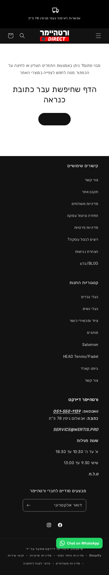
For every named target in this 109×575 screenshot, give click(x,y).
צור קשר (91, 180)
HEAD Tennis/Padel (80, 356)
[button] (98, 36)
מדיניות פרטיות (86, 227)
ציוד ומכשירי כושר (84, 320)
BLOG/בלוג (89, 263)
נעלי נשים (90, 309)
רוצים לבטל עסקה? (82, 239)
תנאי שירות (16, 555)
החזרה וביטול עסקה (82, 215)
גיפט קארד (89, 368)
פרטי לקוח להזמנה (36, 563)
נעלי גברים (89, 297)
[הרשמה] (28, 505)
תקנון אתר (90, 192)
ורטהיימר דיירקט (57, 549)
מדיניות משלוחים (85, 204)
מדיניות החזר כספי (70, 555)
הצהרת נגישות (86, 251)
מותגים (92, 332)
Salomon (90, 345)
